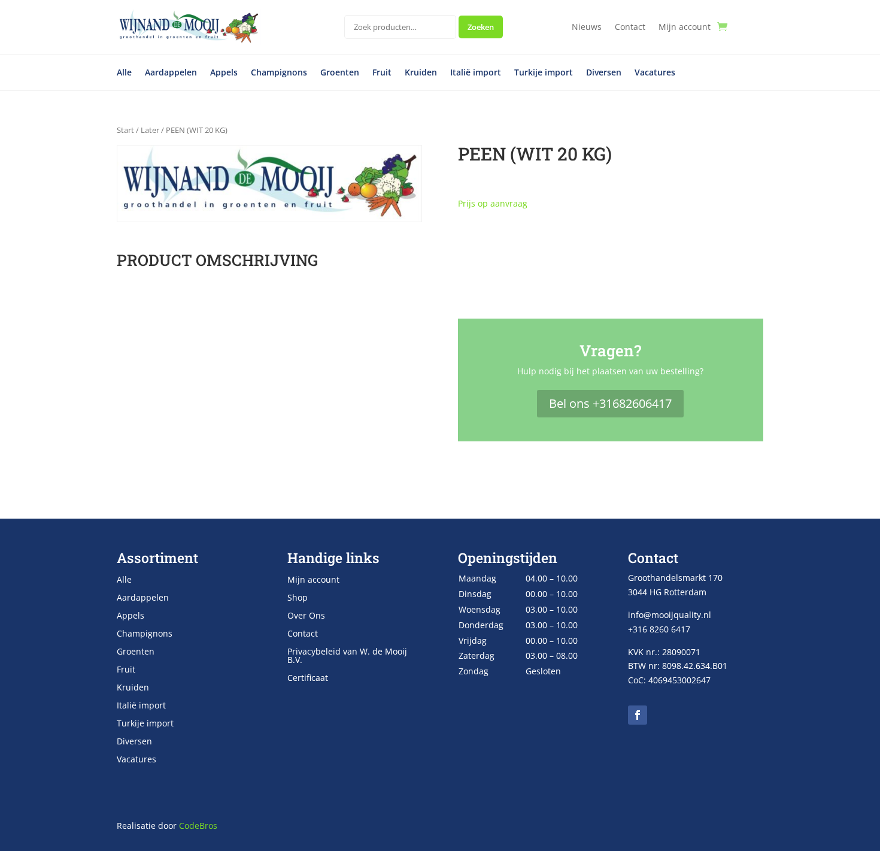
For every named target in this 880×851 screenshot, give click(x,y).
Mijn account (685, 27)
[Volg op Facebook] (637, 715)
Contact (630, 27)
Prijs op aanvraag (492, 203)
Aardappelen (171, 73)
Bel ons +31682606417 (610, 403)
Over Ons (306, 616)
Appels (224, 73)
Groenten (339, 73)
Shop (297, 598)
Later (150, 130)
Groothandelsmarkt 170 (675, 577)
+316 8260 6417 (659, 629)
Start (125, 130)
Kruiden (421, 73)
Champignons (279, 73)
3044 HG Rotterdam (667, 592)
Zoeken (481, 27)
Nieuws (587, 27)
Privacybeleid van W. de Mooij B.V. (347, 656)
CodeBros (198, 825)
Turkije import (543, 73)
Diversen (603, 73)
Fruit (382, 73)
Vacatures (655, 73)
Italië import (475, 73)
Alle (124, 73)
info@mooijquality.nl (669, 614)
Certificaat (307, 678)
